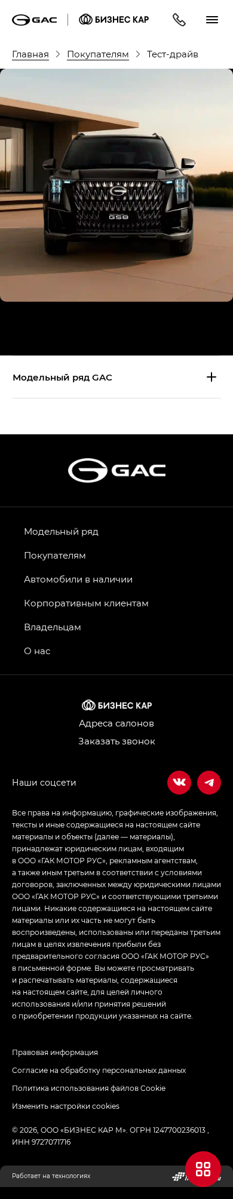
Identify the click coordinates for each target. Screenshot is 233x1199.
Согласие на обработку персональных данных (99, 1070)
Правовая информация (55, 1052)
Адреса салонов (116, 723)
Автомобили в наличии (78, 579)
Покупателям (55, 555)
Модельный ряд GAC (62, 377)
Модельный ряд (61, 531)
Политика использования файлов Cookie (88, 1088)
